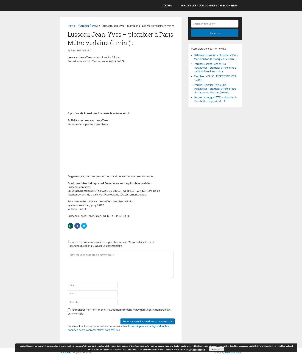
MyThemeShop (233, 352)
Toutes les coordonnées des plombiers (209, 5)
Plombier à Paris (80, 50)
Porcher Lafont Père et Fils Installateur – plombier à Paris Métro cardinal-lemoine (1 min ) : (215, 67)
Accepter (216, 349)
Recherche (215, 33)
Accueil (167, 5)
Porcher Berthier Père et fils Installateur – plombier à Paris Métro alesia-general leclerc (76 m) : (215, 89)
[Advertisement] (121, 88)
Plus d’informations (197, 349)
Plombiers (65, 352)
